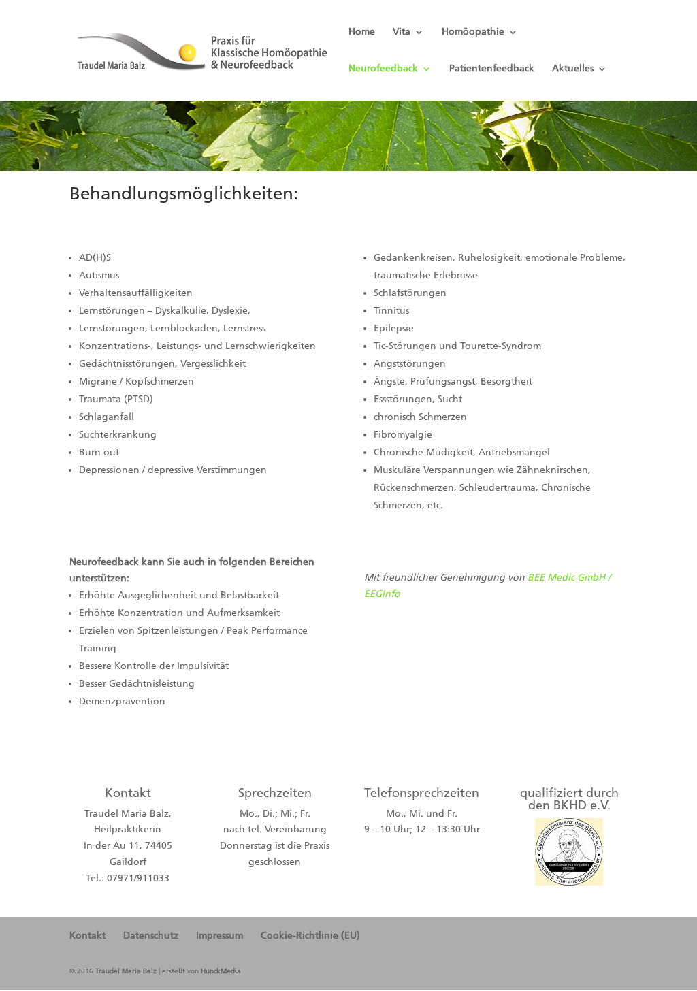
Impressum (219, 935)
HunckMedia (221, 971)
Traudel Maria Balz (126, 971)
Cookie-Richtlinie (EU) (310, 935)
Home (361, 32)
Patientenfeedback (491, 69)
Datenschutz (150, 935)
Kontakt (87, 935)
